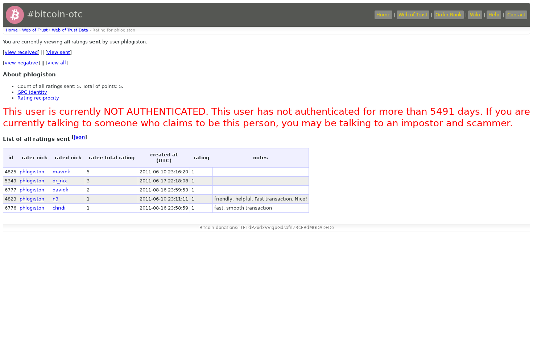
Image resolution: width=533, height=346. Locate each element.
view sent (58, 52)
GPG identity (32, 92)
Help (493, 14)
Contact (516, 14)
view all (56, 63)
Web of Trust (412, 14)
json (79, 137)
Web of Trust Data (70, 30)
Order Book (448, 14)
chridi (59, 208)
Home (383, 14)
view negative (21, 63)
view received (21, 52)
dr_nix (60, 180)
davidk (61, 190)
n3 (55, 199)
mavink (61, 171)
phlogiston (32, 171)
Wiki (475, 14)
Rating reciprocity (38, 98)
